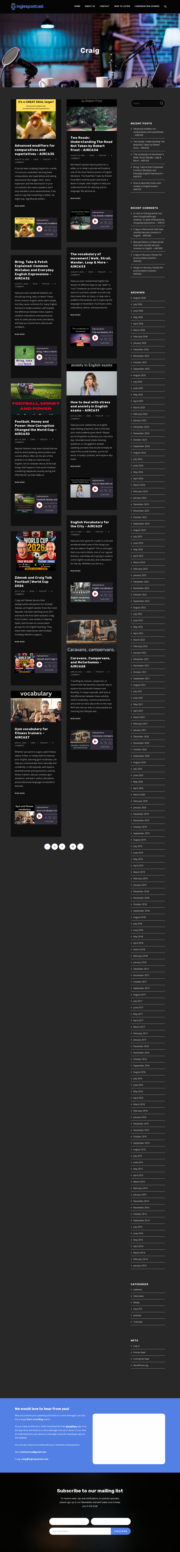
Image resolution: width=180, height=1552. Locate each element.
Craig (35, 159)
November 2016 (141, 1052)
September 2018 (141, 910)
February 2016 (140, 1110)
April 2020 (138, 788)
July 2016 (137, 1078)
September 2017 (141, 988)
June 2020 (138, 775)
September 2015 (141, 1143)
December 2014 (141, 1201)
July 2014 (137, 1226)
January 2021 (139, 730)
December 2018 (141, 891)
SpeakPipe (71, 1426)
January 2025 (139, 420)
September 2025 (141, 368)
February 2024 (140, 491)
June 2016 (138, 1085)
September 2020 (141, 755)
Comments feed (141, 1358)
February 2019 (140, 878)
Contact (105, 6)
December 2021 (141, 659)
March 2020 (139, 794)
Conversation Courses (147, 6)
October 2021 (140, 672)
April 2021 (138, 710)
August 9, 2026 (77, 272)
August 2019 (139, 839)
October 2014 (140, 1214)
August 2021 (139, 685)
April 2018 (138, 943)
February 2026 (140, 336)
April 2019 (138, 865)
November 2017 (141, 975)
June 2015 (138, 1162)
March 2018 (139, 949)
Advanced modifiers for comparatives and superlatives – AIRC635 (35, 150)
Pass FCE (137, 1308)
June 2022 (138, 620)
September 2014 (141, 1220)
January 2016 (139, 1117)
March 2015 (139, 1181)
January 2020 (139, 807)
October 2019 (140, 826)
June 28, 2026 (76, 672)
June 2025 (138, 388)
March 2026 (139, 330)
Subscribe (49, 234)
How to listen (122, 6)
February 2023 (140, 568)
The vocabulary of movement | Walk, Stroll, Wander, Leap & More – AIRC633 (148, 157)
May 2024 (138, 472)
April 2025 (138, 401)
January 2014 (139, 1265)
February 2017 (140, 1033)
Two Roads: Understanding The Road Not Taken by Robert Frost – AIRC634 (149, 144)
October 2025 (140, 362)
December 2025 (141, 349)
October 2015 (140, 1136)
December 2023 (141, 504)
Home (77, 6)
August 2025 (139, 375)
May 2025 (138, 394)
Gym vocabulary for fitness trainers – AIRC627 (31, 733)
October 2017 (140, 981)
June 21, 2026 (20, 743)
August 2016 (139, 1072)
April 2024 (138, 478)
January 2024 (139, 497)
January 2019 (139, 885)
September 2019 (141, 833)
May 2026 (138, 317)
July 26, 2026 (76, 416)
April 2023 (138, 555)
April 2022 (138, 633)
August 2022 (139, 607)
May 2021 (138, 704)
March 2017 (139, 1026)
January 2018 (139, 962)
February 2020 (140, 801)
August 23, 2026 (22, 159)
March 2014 (139, 1252)
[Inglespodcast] (27, 6)
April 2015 (138, 1175)
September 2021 (141, 678)
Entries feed (139, 1352)
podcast (47, 159)
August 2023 (139, 530)
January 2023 (139, 575)
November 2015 (141, 1130)
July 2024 (137, 459)
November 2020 (141, 743)
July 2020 (137, 768)
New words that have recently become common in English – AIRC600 (148, 232)
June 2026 (138, 310)
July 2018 (137, 923)
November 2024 (141, 433)
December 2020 (141, 736)
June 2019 (138, 852)
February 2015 (140, 1188)
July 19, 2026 (20, 439)
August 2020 (139, 762)
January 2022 (139, 652)
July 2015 (137, 1155)
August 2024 (139, 452)
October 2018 (140, 904)
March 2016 (139, 1104)
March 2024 (139, 484)
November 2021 (141, 665)
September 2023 (141, 523)
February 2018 (140, 955)
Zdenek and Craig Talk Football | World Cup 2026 (33, 582)
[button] (165, 6)
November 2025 (141, 355)
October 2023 (140, 517)
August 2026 (139, 297)
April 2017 (138, 1020)
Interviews (138, 1296)
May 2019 (138, 859)
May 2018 (138, 936)
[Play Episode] (39, 229)
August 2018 (139, 917)
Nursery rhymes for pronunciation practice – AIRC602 (147, 258)
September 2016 (141, 1065)
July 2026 (137, 304)
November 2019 (141, 820)
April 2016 (138, 1097)
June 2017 (138, 1007)
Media (136, 1302)
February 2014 (140, 1259)
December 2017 (141, 968)
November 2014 (141, 1207)
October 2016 (140, 1059)
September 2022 (141, 601)
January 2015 (139, 1194)
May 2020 (138, 781)
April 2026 (138, 323)
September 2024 (141, 446)
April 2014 (138, 1246)
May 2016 (138, 1091)
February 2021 (140, 723)
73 (73, 846)
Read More (20, 206)
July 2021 (137, 691)
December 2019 (141, 814)
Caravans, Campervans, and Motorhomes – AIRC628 (90, 662)
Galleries (137, 1289)
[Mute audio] (45, 230)
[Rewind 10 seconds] (49, 230)
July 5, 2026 (20, 591)
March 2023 (139, 562)
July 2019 (137, 846)
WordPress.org (140, 1365)
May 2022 (138, 626)
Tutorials (137, 1321)
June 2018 (138, 930)
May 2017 (138, 1014)
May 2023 (138, 549)
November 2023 (141, 510)
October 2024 (140, 439)
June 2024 (138, 465)
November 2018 (141, 897)
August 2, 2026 (21, 284)
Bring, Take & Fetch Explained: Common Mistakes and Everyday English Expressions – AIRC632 (34, 270)
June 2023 (138, 543)
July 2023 (137, 536)
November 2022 (141, 588)
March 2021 (139, 717)
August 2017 (139, 994)
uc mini (136, 213)
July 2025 (137, 381)
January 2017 (139, 1039)
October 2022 (140, 594)
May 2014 (138, 1239)
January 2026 (139, 343)
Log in (136, 1345)
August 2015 (139, 1149)
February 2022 (140, 646)
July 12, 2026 (76, 532)
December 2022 (141, 581)
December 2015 (141, 1123)
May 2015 (138, 1168)
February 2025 (140, 414)
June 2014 (138, 1233)
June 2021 (138, 697)
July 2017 (137, 1001)
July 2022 (137, 614)
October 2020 (140, 749)
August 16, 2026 (78, 155)
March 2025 (139, 407)
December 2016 (141, 1046)
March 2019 (139, 872)
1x (54, 230)
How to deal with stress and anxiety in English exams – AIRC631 (90, 406)
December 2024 (141, 426)
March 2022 (139, 639)
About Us (90, 6)
